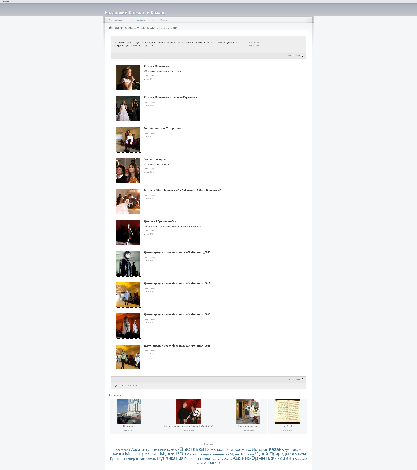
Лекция (117, 454)
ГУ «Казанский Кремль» (228, 449)
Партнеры (130, 459)
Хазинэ (241, 458)
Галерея (120, 20)
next (290, 56)
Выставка (192, 449)
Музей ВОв (173, 454)
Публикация (170, 458)
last (298, 56)
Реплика (204, 459)
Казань (276, 449)
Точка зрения (218, 459)
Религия (191, 459)
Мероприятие (142, 454)
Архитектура (142, 449)
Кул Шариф (292, 450)
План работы (147, 459)
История (260, 449)
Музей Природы (271, 453)
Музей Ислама (242, 454)
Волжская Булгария (166, 450)
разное (213, 462)
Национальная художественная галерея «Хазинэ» (146, 20)
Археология (123, 450)
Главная (112, 20)
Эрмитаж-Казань (272, 458)
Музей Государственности (207, 454)
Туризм (228, 459)
